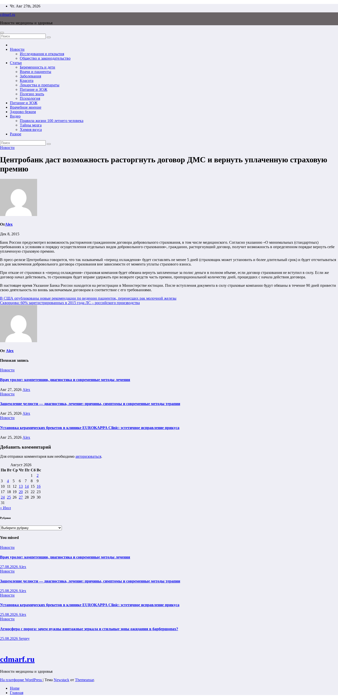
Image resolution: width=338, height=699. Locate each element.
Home (15, 688)
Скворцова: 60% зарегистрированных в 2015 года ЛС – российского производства (70, 303)
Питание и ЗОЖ (33, 89)
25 (9, 497)
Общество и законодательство (45, 58)
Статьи (16, 63)
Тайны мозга (31, 125)
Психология (30, 98)
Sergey (24, 638)
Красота (26, 80)
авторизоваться (88, 456)
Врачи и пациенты (35, 72)
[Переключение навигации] (2, 32)
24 (3, 497)
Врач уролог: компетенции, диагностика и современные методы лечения (65, 380)
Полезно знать (32, 94)
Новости (17, 49)
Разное (15, 134)
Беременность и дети (37, 67)
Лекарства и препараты (39, 85)
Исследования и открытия (42, 54)
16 (39, 486)
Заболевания (30, 76)
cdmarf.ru (7, 14)
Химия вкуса (31, 129)
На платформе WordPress (21, 680)
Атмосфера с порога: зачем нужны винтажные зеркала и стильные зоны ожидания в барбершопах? (89, 629)
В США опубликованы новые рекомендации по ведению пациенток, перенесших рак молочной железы (88, 298)
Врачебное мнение (25, 107)
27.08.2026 (9, 567)
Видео (15, 116)
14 (27, 486)
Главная (16, 693)
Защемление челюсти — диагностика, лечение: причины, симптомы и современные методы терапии (90, 404)
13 (21, 486)
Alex (9, 224)
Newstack (61, 680)
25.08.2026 (9, 591)
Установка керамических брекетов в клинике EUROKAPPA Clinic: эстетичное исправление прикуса (89, 428)
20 (21, 492)
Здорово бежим (23, 112)
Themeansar (84, 680)
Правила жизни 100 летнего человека (51, 121)
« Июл (5, 508)
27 (21, 497)
